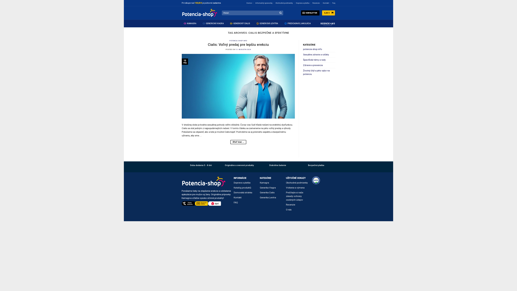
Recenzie (316, 3)
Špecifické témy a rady (314, 60)
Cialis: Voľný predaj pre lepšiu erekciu (238, 44)
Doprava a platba (302, 3)
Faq (333, 3)
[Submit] (280, 13)
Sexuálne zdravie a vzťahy (316, 54)
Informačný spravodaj (263, 3)
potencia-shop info (238, 41)
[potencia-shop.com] (200, 13)
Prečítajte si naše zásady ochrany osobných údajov (294, 196)
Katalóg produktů (242, 187)
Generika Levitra (268, 197)
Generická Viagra (215, 23)
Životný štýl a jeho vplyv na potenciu (316, 72)
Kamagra (191, 23)
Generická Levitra (269, 23)
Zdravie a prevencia (313, 65)
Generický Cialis (241, 23)
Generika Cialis (267, 192)
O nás (288, 209)
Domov (249, 3)
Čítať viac (238, 142)
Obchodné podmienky (284, 3)
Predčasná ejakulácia (299, 23)
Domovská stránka (243, 192)
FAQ (236, 202)
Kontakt (326, 3)
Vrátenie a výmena (295, 187)
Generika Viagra (268, 187)
